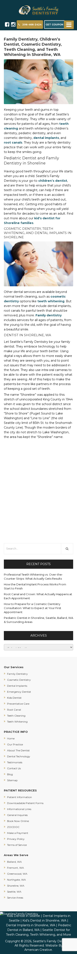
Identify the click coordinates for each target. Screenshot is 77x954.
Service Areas (15, 897)
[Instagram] (13, 24)
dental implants (46, 138)
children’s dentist (52, 181)
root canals (13, 142)
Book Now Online (18, 821)
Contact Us (14, 768)
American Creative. (38, 950)
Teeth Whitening (17, 721)
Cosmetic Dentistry (19, 679)
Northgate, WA (16, 879)
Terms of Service (17, 844)
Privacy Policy (16, 839)
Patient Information (19, 797)
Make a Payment (17, 833)
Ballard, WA (14, 861)
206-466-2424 (31, 24)
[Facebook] (7, 24)
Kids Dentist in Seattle (23, 916)
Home (11, 738)
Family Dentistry (17, 673)
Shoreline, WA (15, 885)
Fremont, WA (15, 867)
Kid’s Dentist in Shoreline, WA (44, 920)
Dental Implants (17, 685)
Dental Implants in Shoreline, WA (30, 925)
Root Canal (14, 709)
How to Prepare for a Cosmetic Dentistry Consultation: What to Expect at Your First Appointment (32, 608)
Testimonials (14, 762)
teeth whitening (50, 301)
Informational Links (19, 809)
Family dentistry (49, 315)
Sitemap (12, 780)
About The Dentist (18, 750)
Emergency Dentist (19, 691)
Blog (10, 774)
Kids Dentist (14, 697)
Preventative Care (18, 703)
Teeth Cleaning (16, 715)
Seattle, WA (14, 891)
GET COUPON (54, 24)
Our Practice (15, 744)
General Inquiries (17, 815)
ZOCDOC (13, 827)
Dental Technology (18, 756)
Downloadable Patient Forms (25, 803)
